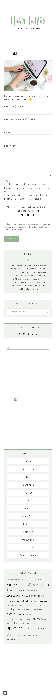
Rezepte (28, 524)
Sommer (28, 531)
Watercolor (28, 547)
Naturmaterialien (30, 609)
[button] (28, 4)
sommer (36, 619)
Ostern (28, 508)
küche (26, 605)
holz (33, 601)
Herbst (28, 492)
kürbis (31, 606)
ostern (11, 614)
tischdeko (10, 623)
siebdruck (20, 619)
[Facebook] (19, 334)
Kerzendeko (12, 605)
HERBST (11, 601)
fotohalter (16, 590)
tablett (44, 619)
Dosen (10, 590)
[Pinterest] (28, 334)
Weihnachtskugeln (34, 635)
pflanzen (28, 614)
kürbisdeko (38, 606)
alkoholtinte (38, 580)
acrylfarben (11, 580)
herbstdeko (23, 601)
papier (20, 614)
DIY (28, 477)
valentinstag (28, 628)
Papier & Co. (28, 516)
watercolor (39, 628)
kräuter (20, 605)
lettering (10, 609)
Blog (28, 461)
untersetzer (32, 623)
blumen (12, 585)
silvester (28, 619)
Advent (18, 579)
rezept (36, 614)
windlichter (12, 639)
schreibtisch (12, 619)
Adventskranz (27, 579)
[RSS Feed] (37, 334)
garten (24, 590)
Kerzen (43, 601)
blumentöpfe (23, 585)
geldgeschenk (32, 590)
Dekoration (28, 469)
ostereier (40, 609)
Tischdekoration (21, 623)
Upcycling (28, 539)
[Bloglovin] (33, 334)
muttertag (19, 609)
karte (37, 602)
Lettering (28, 500)
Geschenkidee (35, 596)
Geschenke (28, 484)
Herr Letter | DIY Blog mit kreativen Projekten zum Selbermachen (28, 22)
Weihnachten (28, 555)
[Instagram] (24, 334)
